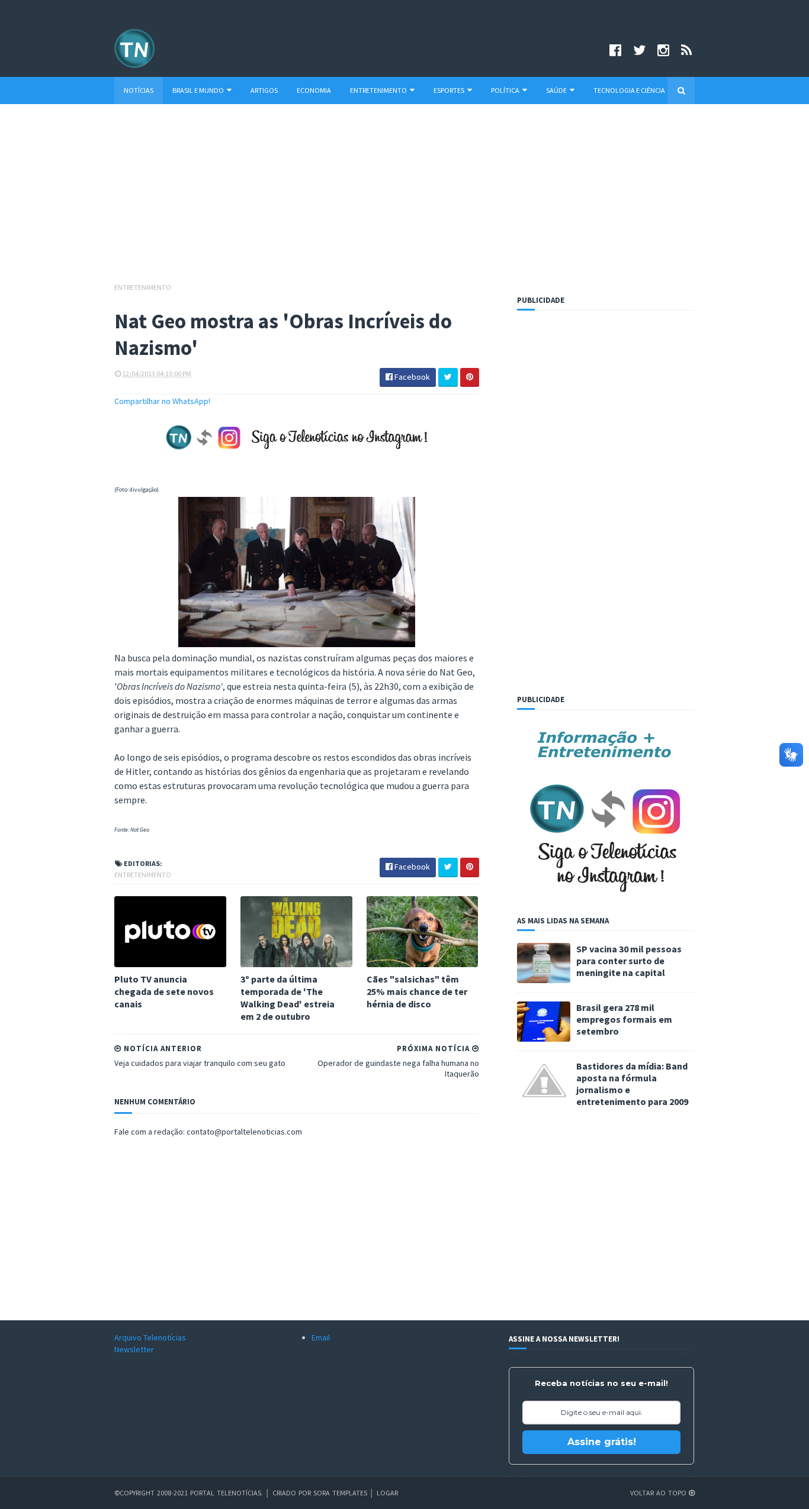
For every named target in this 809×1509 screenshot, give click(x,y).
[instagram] (663, 50)
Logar (387, 1492)
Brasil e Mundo (198, 90)
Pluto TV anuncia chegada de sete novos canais (164, 991)
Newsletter (134, 1349)
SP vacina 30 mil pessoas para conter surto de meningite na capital (629, 960)
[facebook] (615, 50)
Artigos (264, 90)
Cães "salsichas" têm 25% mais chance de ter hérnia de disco (417, 991)
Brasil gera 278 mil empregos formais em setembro (624, 1019)
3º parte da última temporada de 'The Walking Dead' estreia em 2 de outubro (287, 997)
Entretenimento (378, 90)
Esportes (449, 90)
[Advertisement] (404, 199)
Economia (314, 90)
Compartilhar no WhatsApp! (162, 401)
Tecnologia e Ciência (629, 90)
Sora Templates (340, 1492)
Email (321, 1337)
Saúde (556, 90)
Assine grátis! (601, 1441)
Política (505, 90)
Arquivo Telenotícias (150, 1337)
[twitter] (639, 50)
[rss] (686, 50)
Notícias (138, 90)
